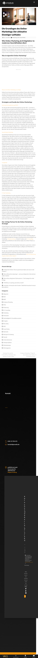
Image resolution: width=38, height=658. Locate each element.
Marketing (15, 37)
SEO (18, 37)
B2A (5, 296)
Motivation (6, 315)
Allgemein (6, 294)
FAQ (5, 304)
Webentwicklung (11, 239)
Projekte (6, 321)
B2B (5, 299)
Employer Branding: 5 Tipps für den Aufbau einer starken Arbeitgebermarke (27, 355)
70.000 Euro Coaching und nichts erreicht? (14, 282)
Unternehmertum (8, 339)
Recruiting (6, 323)
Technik (5, 337)
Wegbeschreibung (12, 472)
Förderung (6, 307)
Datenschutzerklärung (29, 562)
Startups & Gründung (9, 334)
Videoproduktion (8, 342)
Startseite (6, 331)
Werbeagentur (7, 348)
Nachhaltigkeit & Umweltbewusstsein (12, 318)
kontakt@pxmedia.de (13, 444)
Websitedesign (7, 345)
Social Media (22, 37)
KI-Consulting (29, 239)
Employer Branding (8, 302)
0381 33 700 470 (12, 441)
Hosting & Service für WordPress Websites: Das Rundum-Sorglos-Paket (9, 355)
